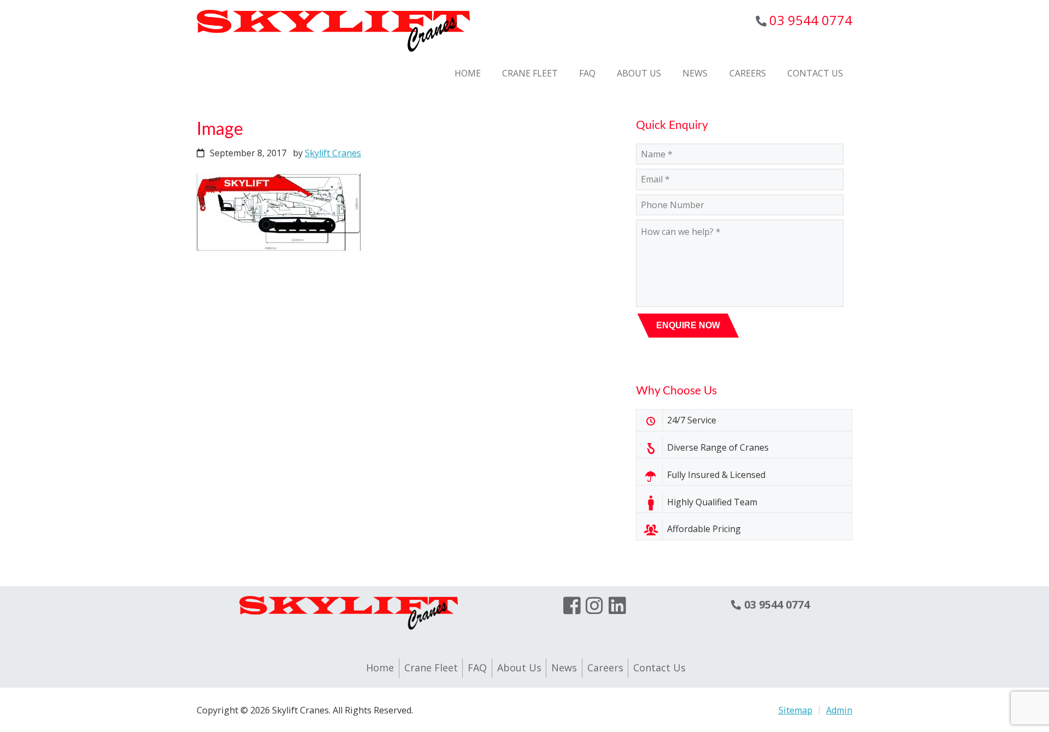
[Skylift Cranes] (333, 53)
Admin (839, 710)
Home (380, 667)
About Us (519, 667)
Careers (605, 667)
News (564, 667)
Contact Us (659, 667)
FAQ (477, 667)
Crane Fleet (431, 667)
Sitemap (795, 710)
